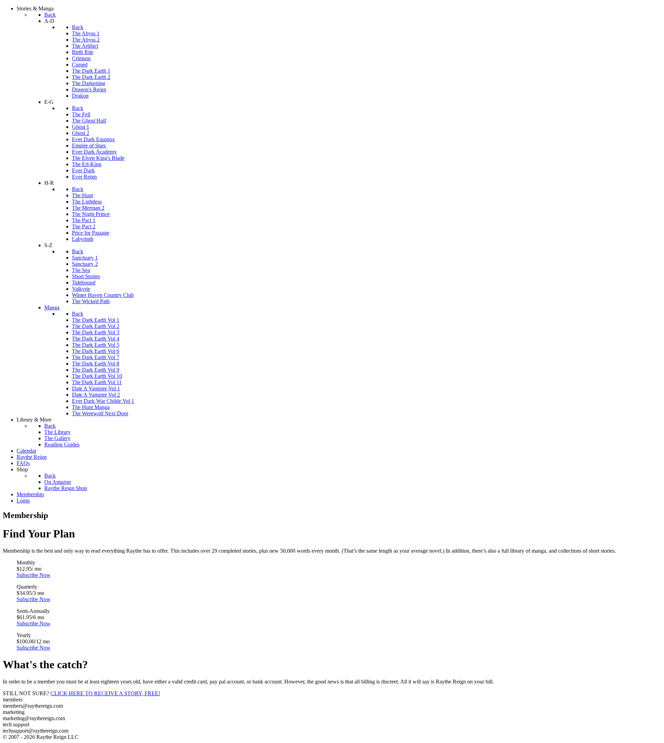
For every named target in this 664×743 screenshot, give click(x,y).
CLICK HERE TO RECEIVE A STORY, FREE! (105, 693)
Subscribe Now (33, 575)
